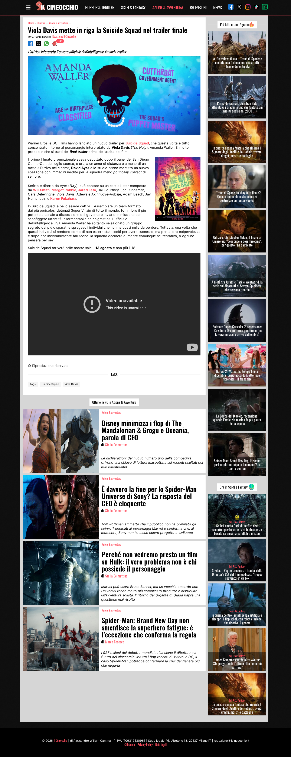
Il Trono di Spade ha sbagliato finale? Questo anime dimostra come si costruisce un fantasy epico (237, 196)
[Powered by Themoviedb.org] (263, 7)
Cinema (41, 23)
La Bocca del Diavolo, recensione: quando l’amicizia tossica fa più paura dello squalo (237, 419)
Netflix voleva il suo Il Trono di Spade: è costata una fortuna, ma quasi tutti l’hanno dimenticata (237, 62)
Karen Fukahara (63, 198)
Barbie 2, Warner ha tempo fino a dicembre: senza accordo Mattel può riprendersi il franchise (237, 375)
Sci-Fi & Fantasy (133, 7)
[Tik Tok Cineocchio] (255, 7)
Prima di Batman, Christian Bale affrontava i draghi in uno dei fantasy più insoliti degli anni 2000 (237, 107)
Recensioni (198, 7)
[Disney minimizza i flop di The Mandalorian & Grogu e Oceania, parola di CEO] (61, 441)
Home (31, 23)
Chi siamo (129, 744)
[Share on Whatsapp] (46, 45)
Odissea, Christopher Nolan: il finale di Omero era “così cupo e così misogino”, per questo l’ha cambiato (237, 241)
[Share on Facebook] (30, 45)
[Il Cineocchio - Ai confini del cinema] (57, 7)
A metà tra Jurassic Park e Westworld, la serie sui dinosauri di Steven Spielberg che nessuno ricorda (237, 285)
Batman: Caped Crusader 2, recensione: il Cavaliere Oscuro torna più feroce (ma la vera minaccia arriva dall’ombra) (237, 330)
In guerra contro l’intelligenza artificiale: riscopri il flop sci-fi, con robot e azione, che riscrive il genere (237, 619)
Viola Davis (71, 384)
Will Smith (41, 190)
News (217, 7)
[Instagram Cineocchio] (246, 7)
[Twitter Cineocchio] (237, 7)
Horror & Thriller (99, 7)
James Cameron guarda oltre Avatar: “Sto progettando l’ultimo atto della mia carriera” (237, 663)
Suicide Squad (137, 143)
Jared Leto (87, 190)
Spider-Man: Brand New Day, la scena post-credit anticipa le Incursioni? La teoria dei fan (237, 464)
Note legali (161, 744)
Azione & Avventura (167, 7)
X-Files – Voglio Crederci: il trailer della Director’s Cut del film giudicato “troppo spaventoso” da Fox (237, 574)
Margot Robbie (64, 190)
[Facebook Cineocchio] (229, 7)
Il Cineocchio (60, 740)
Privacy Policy (145, 744)
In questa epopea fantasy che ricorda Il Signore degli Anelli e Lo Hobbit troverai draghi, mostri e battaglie (237, 151)
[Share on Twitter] (38, 45)
